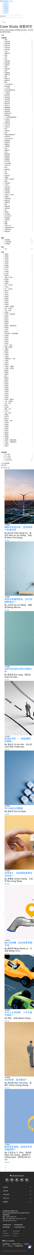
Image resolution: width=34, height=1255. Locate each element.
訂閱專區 (6, 11)
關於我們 (5, 1231)
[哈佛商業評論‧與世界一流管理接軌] (6, 1)
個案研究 (6, 5)
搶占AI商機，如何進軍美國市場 (18, 944)
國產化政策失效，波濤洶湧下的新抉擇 (18, 528)
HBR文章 (6, 3)
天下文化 (10, 1246)
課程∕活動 (6, 9)
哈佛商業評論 (6, 1244)
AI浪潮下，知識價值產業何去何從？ (18, 874)
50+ (4, 1246)
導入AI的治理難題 (14, 808)
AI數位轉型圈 (6, 1227)
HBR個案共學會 (7, 1224)
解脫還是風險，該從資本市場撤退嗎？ (18, 1148)
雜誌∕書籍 (6, 7)
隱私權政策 (16, 1233)
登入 (4, 22)
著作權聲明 (5, 1233)
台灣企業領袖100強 (19, 1227)
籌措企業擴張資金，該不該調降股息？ (18, 600)
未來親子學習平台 (17, 1244)
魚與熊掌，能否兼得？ (16, 1079)
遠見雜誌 (26, 1244)
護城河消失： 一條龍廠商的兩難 (18, 740)
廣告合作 (15, 1235)
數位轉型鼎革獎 (18, 1224)
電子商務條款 (6, 1235)
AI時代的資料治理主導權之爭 (18, 670)
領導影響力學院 (19, 1246)
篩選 (2, 35)
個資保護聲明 (16, 1231)
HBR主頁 (6, 13)
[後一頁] (6, 1168)
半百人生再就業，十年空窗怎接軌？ (18, 1013)
